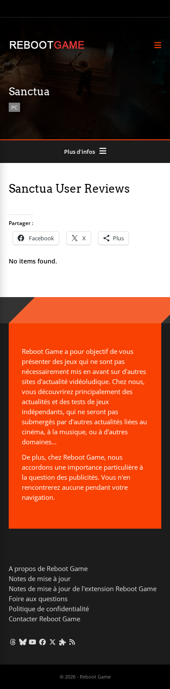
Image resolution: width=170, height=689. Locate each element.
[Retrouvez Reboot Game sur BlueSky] (23, 641)
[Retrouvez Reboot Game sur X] (52, 641)
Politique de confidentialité (49, 608)
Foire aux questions (38, 598)
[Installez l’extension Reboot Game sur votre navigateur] (62, 641)
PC (14, 107)
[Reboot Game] (47, 48)
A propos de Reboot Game (48, 568)
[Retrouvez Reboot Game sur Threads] (13, 641)
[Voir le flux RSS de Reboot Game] (72, 641)
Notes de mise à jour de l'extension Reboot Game (82, 588)
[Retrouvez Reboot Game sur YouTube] (33, 641)
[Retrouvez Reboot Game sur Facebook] (42, 641)
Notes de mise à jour (40, 578)
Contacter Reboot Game (44, 618)
